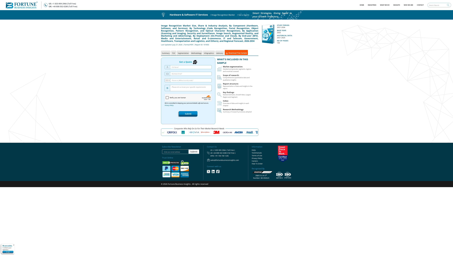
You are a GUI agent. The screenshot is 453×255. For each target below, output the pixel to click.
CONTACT (420, 5)
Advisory (219, 53)
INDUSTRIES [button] (372, 5)
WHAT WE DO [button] (385, 5)
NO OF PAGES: (283, 41)
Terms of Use (257, 155)
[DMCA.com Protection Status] (171, 162)
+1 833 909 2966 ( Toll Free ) (224, 150)
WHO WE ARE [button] (408, 5)
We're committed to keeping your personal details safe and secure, (187, 104)
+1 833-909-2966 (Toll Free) (64, 3)
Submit (188, 114)
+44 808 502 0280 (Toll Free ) (224, 153)
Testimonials (257, 153)
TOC (173, 53)
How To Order (257, 164)
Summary (166, 53)
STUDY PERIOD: (283, 25)
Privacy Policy (169, 105)
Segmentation (183, 53)
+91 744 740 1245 (222, 156)
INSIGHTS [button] (396, 5)
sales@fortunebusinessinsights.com (224, 160)
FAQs (254, 150)
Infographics (209, 53)
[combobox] (167, 80)
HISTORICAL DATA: (284, 35)
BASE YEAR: (281, 30)
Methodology (196, 53)
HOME (363, 5)
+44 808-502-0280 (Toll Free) (64, 6)
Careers (255, 161)
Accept (8, 252)
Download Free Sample (237, 53)
